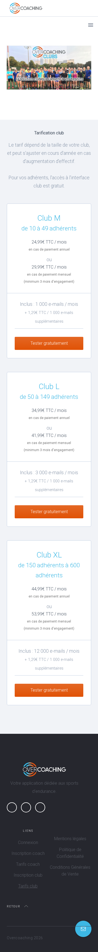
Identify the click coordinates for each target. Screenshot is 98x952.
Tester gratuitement (49, 343)
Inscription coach (28, 853)
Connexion (28, 842)
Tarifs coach (28, 864)
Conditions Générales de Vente (70, 871)
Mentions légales (70, 838)
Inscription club (28, 875)
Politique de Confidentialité (70, 853)
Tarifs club (28, 886)
